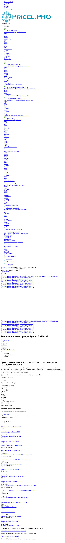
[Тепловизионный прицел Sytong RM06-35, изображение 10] (17, 287)
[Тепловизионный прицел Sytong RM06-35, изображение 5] (17, 280)
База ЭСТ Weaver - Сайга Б (8, 512)
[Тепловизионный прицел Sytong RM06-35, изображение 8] (17, 284)
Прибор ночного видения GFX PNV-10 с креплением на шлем (17, 490)
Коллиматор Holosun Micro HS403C (10, 521)
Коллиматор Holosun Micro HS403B (10, 441)
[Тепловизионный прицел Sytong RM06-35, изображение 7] (17, 283)
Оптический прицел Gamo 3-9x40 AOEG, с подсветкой (16, 459)
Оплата (6, 7)
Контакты (6, 6)
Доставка (6, 4)
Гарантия (6, 3)
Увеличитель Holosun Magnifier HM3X (11, 450)
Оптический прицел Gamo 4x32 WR (10, 432)
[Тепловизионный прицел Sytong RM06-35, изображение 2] (41, 276)
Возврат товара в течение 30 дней (10, 536)
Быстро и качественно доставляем (10, 525)
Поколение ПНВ (8, 2)
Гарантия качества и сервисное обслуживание (13, 531)
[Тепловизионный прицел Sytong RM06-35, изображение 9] (17, 286)
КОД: (2, 341)
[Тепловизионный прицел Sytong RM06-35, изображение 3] (17, 277)
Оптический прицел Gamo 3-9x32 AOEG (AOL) (14, 502)
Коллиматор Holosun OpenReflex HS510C (12, 481)
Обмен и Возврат (8, 9)
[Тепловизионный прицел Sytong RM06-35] (13, 276)
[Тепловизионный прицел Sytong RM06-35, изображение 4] (17, 279)
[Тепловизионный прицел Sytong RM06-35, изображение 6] (17, 282)
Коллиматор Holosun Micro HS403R (10, 469)
